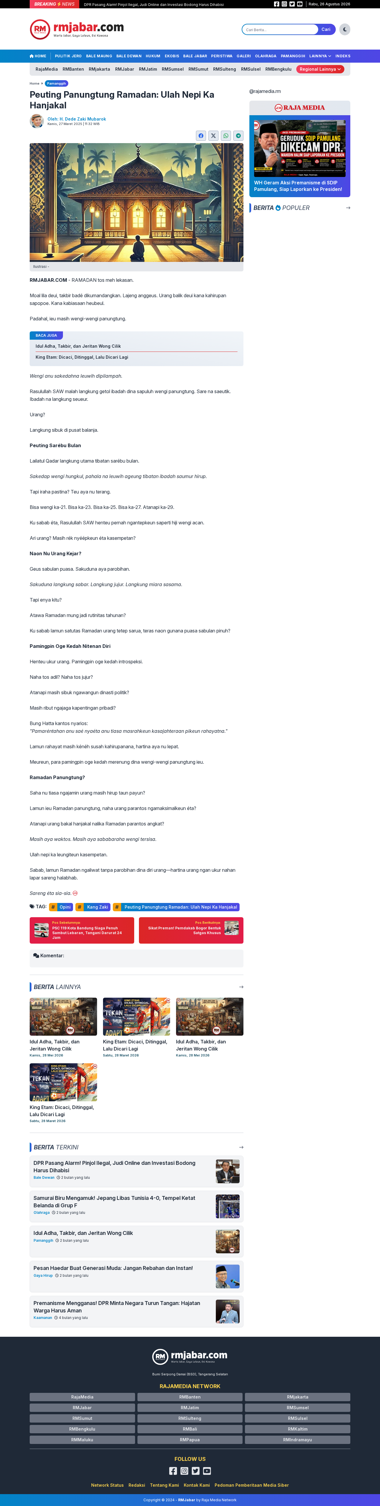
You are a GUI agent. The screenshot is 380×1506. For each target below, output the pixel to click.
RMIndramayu (297, 1439)
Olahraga (265, 56)
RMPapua (190, 1439)
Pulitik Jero (68, 56)
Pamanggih (293, 56)
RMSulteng (224, 69)
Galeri (244, 56)
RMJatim (148, 69)
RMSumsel (173, 69)
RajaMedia (47, 69)
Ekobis (172, 56)
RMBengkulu (278, 69)
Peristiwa (221, 56)
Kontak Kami (197, 1485)
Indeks (342, 56)
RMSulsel (251, 69)
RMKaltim (298, 1428)
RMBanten (73, 69)
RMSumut (198, 69)
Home (40, 56)
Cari (326, 29)
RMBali (190, 1428)
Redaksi (137, 1485)
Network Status (107, 1485)
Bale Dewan (129, 56)
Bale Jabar (195, 56)
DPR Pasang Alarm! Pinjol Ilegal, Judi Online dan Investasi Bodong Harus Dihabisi (154, 4)
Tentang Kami (164, 1485)
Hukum (153, 56)
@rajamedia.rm (265, 91)
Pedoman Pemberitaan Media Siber (252, 1485)
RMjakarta (99, 69)
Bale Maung (99, 56)
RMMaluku (82, 1439)
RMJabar (124, 69)
